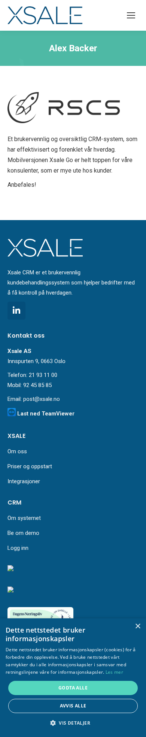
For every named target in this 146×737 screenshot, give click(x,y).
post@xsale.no (41, 399)
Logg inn (17, 548)
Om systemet (24, 518)
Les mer (114, 672)
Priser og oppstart (29, 466)
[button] (73, 723)
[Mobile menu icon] (131, 15)
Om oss (17, 451)
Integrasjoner (23, 481)
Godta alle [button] (73, 688)
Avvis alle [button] (73, 706)
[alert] (73, 677)
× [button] (137, 626)
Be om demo (23, 533)
